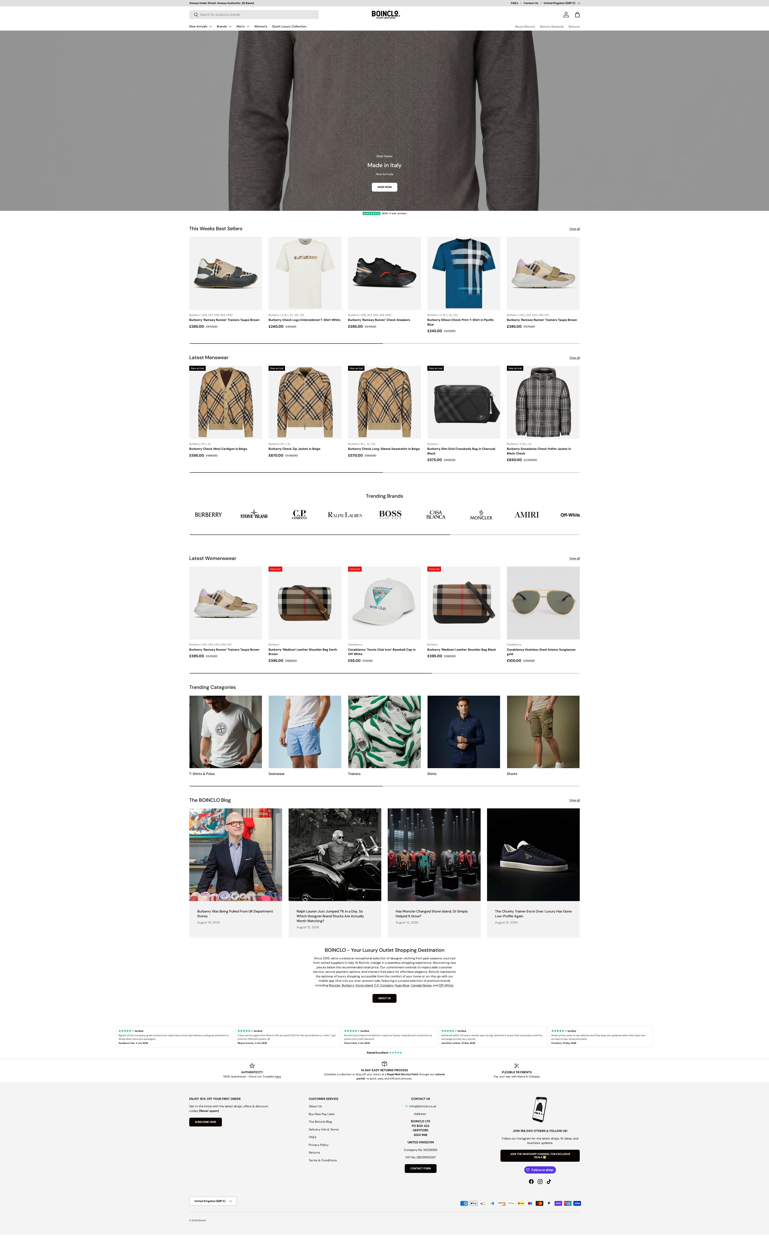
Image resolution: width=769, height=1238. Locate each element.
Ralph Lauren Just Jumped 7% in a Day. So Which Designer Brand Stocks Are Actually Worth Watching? (330, 916)
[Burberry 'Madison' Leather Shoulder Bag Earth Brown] (305, 603)
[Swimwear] (305, 732)
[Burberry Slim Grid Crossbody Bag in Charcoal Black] (463, 402)
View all (574, 229)
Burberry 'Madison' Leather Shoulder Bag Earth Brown (303, 652)
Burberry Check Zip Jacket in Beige (294, 449)
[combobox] (254, 14)
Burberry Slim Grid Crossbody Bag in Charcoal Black (461, 451)
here (278, 1076)
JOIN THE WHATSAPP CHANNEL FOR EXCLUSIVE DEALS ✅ (540, 1155)
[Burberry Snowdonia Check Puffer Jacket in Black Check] (543, 402)
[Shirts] (464, 732)
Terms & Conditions (323, 1160)
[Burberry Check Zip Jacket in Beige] (305, 402)
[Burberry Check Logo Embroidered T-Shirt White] (305, 273)
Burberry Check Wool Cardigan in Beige (218, 449)
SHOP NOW (384, 187)
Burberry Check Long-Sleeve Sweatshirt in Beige (384, 449)
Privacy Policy (318, 1145)
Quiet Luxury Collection (289, 26)
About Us (315, 1106)
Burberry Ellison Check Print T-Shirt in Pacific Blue (460, 322)
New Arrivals (198, 26)
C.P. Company (383, 985)
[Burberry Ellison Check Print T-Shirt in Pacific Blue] (463, 273)
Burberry (348, 985)
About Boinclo (525, 27)
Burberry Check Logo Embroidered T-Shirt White (304, 320)
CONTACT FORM (420, 1168)
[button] (577, 14)
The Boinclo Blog (320, 1122)
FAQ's (514, 3)
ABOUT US (384, 998)
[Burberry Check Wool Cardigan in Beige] (225, 402)
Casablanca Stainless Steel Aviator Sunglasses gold (541, 652)
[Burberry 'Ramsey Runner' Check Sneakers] (384, 273)
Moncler (334, 985)
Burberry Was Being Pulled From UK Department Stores (235, 913)
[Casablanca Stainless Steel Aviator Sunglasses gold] (543, 603)
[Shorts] (543, 732)
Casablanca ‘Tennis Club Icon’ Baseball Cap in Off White (382, 652)
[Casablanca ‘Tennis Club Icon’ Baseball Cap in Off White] (384, 603)
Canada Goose (421, 985)
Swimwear (277, 774)
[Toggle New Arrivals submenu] (210, 26)
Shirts (432, 774)
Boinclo (202, 1220)
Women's (260, 26)
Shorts (512, 774)
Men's (241, 26)
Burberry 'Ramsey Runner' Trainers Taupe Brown (224, 320)
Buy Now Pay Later (322, 1114)
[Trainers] (384, 732)
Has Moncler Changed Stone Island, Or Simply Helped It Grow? (432, 913)
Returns (574, 27)
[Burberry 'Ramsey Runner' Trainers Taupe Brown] (225, 273)
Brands (222, 26)
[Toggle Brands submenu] (230, 26)
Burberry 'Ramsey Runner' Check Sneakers (379, 320)
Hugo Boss (402, 985)
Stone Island (364, 985)
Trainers (354, 774)
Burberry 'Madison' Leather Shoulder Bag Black (461, 650)
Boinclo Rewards (552, 27)
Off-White (446, 985)
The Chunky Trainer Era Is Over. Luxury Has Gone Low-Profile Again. (533, 913)
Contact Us (531, 3)
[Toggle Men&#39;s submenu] (248, 26)
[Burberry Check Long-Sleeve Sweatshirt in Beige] (384, 402)
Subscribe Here (205, 1122)
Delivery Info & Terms (324, 1129)
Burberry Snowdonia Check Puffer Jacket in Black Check (539, 451)
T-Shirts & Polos (202, 774)
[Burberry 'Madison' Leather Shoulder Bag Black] (463, 603)
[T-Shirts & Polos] (225, 732)
